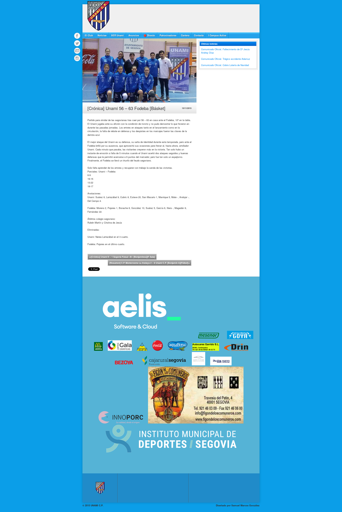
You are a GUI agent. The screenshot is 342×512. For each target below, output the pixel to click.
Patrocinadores (168, 35)
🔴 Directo (149, 35)
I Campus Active (217, 35)
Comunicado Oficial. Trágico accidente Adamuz (225, 59)
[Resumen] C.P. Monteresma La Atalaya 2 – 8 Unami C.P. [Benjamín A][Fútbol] (149, 262)
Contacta (199, 35)
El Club (89, 35)
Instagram (77, 58)
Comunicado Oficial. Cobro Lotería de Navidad (225, 65)
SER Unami (117, 35)
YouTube (77, 51)
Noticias (102, 35)
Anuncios (133, 35)
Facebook (77, 36)
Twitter (77, 43)
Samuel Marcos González (245, 505)
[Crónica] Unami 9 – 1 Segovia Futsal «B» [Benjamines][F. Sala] (122, 256)
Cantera (185, 35)
